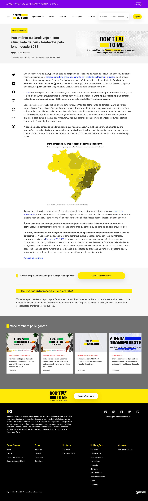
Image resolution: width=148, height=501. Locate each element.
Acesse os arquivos (33, 258)
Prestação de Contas (15, 457)
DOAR (138, 4)
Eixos (51, 16)
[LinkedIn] (129, 412)
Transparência (19, 30)
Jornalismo (39, 461)
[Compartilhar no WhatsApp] (13, 109)
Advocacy (38, 449)
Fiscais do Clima (69, 453)
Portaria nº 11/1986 (54, 239)
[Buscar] (126, 16)
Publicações (77, 16)
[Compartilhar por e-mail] (13, 118)
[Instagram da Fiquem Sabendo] (13, 100)
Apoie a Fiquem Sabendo (101, 276)
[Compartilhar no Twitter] (13, 75)
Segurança (94, 484)
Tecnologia (39, 457)
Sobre (9, 449)
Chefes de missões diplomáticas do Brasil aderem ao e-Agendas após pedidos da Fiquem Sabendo (125, 361)
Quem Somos (38, 16)
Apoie (137, 17)
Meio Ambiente (96, 473)
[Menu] (8, 16)
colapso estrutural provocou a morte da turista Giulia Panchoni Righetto (80, 77)
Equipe (9, 453)
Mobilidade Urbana (97, 477)
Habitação (94, 469)
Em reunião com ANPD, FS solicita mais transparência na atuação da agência (89, 361)
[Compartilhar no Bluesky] (13, 126)
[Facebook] (121, 412)
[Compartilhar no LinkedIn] (13, 83)
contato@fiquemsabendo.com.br (118, 417)
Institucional (95, 461)
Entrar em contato (125, 449)
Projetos (62, 16)
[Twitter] (105, 412)
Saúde (92, 481)
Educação (38, 453)
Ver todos (66, 449)
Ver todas (94, 449)
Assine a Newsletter (86, 396)
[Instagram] (113, 412)
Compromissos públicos (16, 461)
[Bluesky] (137, 412)
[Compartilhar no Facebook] (13, 92)
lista (28, 92)
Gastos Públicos (96, 457)
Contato (91, 16)
